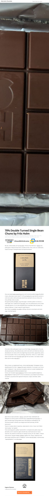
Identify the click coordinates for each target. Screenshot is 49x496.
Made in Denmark (20, 235)
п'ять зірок (19, 439)
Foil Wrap (27, 237)
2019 (38, 237)
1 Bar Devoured (33, 237)
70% (35, 235)
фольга (21, 416)
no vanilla (19, 309)
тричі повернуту (20, 373)
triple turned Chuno (17, 294)
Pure (9, 237)
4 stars (37, 294)
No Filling (12, 237)
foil (20, 301)
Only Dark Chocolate (6, 1)
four (24, 354)
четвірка (22, 435)
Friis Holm (21, 245)
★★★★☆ (14, 235)
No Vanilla (17, 237)
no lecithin (13, 309)
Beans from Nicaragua (29, 235)
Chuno (37, 235)
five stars (17, 358)
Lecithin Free (22, 237)
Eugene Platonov (9, 487)
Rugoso (38, 245)
